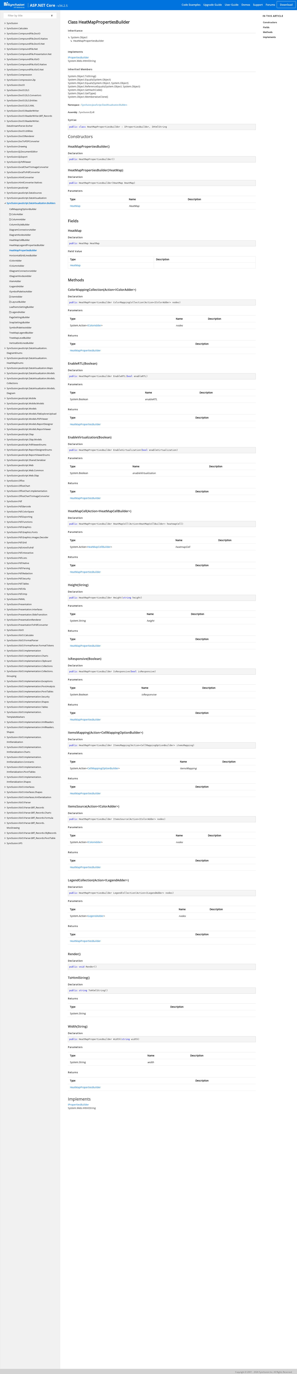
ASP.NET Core (42, 5)
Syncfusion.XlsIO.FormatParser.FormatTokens (30, 645)
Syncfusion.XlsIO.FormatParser (22, 640)
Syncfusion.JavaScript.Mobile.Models (25, 403)
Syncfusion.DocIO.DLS (18, 90)
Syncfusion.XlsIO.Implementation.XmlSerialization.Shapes (24, 779)
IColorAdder (15, 260)
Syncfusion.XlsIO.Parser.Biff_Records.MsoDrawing (26, 825)
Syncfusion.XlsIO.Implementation (24, 650)
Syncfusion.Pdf (14, 501)
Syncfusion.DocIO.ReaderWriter (23, 110)
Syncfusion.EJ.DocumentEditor (22, 151)
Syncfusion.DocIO (16, 85)
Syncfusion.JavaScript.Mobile (21, 398)
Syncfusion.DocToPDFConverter (23, 141)
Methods (267, 32)
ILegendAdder (16, 286)
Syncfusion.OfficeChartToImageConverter (28, 496)
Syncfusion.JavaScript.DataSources (24, 192)
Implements (269, 37)
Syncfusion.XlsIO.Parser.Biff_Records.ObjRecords (31, 832)
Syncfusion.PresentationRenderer (24, 619)
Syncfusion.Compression (19, 74)
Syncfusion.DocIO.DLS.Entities (22, 100)
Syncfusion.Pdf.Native (18, 563)
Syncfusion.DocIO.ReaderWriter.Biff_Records (29, 115)
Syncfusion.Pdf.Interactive (20, 552)
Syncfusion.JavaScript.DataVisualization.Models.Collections (31, 381)
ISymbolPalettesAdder (20, 291)
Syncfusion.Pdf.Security (19, 578)
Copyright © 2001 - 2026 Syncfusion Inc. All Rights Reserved (263, 1372)
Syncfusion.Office (15, 480)
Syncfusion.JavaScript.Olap (20, 434)
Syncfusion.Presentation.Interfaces (24, 609)
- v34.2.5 (62, 5)
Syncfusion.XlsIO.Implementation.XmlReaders (30, 722)
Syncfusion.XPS (14, 843)
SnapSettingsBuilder (19, 322)
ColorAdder (17, 214)
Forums (270, 4)
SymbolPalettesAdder (20, 327)
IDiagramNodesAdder (20, 276)
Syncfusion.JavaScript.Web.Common (25, 470)
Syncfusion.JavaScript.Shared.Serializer (26, 460)
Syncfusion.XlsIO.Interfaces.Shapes (24, 792)
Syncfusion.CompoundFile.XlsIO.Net (25, 69)
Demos (245, 4)
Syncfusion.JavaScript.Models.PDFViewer (27, 418)
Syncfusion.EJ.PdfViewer (19, 161)
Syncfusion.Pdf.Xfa (16, 588)
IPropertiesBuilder (78, 57)
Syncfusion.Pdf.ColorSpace (20, 511)
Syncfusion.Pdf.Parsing (18, 568)
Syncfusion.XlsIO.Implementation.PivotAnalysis (31, 686)
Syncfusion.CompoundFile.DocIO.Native (27, 38)
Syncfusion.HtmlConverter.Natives (24, 182)
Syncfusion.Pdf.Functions (19, 521)
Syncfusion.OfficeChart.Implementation (27, 491)
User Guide (232, 4)
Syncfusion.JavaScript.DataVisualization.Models (31, 373)
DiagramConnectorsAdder (22, 229)
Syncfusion (12, 23)
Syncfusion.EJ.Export (17, 156)
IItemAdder (15, 281)
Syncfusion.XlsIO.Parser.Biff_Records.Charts (29, 812)
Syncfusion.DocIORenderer (20, 136)
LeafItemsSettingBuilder (21, 306)
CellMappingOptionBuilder (22, 209)
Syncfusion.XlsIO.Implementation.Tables (27, 706)
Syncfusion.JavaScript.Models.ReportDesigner (30, 424)
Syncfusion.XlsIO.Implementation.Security (28, 696)
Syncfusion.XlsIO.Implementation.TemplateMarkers (24, 714)
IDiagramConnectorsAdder (23, 270)
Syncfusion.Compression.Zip (21, 79)
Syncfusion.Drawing (17, 146)
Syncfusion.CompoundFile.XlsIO (23, 59)
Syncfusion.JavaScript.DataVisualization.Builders (31, 203)
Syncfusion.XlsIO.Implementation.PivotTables (30, 691)
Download (286, 4)
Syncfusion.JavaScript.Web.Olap (23, 475)
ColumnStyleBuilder (19, 224)
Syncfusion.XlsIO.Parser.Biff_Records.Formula (30, 817)
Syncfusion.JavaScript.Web (20, 465)
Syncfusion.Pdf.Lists (17, 557)
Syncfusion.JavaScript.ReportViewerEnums (28, 454)
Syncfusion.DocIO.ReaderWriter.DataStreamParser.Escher (23, 123)
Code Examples (191, 4)
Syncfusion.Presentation (19, 604)
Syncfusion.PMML (16, 599)
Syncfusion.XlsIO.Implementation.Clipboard (29, 660)
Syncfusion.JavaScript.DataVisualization (27, 197)
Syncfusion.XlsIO (15, 630)
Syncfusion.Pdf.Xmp (17, 594)
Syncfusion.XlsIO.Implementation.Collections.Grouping (30, 674)
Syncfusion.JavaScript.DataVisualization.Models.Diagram (31, 391)
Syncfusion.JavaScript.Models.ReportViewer (29, 429)
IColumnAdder (16, 265)
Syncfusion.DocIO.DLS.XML (20, 105)
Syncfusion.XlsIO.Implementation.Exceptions (30, 681)
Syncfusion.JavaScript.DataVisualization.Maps (30, 368)
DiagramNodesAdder (20, 234)
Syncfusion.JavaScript (17, 187)
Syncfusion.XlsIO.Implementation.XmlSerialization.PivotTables (24, 769)
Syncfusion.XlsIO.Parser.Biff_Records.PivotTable (31, 838)
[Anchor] (66, 136)
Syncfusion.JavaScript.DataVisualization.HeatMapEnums (27, 360)
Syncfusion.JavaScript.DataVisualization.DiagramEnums (27, 350)
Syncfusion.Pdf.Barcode (19, 506)
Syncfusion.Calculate (17, 28)
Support (258, 4)
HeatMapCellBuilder (19, 240)
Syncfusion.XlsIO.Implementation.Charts (27, 655)
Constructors (270, 22)
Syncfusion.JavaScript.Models (21, 408)
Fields (266, 27)
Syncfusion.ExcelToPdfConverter (23, 172)
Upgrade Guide (212, 4)
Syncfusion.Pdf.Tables (18, 583)
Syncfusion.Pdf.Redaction (20, 573)
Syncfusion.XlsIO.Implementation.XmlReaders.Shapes (30, 730)
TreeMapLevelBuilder (20, 337)
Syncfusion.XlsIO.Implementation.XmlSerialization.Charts (24, 749)
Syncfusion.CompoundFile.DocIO (23, 33)
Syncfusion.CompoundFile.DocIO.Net (26, 43)
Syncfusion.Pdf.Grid (17, 542)
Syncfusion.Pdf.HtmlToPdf (20, 547)
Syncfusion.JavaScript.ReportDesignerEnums (29, 449)
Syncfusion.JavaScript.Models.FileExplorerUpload (31, 413)
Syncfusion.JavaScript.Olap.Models (24, 439)
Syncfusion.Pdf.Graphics (19, 527)
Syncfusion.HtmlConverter (20, 177)
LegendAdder (18, 312)
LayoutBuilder (18, 301)
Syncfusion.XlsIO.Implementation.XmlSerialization (24, 739)
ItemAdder (16, 296)
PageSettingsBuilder (19, 317)
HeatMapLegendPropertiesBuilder (26, 245)
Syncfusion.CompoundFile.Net (22, 48)
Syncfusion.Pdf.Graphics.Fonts (22, 532)
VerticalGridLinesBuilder (21, 343)
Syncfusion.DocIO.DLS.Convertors (24, 95)
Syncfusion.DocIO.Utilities (20, 131)
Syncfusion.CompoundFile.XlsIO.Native (27, 64)
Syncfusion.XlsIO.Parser (19, 802)
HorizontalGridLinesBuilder (23, 255)
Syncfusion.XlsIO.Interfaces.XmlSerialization (29, 797)
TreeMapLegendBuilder (21, 332)
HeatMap (75, 206)
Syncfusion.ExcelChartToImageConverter (27, 167)
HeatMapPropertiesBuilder (23, 250)
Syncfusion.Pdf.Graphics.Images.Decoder (27, 537)
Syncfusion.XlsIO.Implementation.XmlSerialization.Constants (24, 759)
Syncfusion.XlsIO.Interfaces (20, 786)
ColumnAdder (18, 219)
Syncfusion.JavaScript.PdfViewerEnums (26, 444)
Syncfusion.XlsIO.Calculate (20, 635)
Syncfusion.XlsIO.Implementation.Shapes (28, 701)
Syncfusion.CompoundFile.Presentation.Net (29, 54)
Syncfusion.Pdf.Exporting (19, 516)
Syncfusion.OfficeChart (18, 485)
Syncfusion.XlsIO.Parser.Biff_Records (25, 807)
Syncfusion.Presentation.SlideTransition (27, 614)
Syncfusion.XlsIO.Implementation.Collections (30, 666)
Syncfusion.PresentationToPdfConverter (27, 624)
